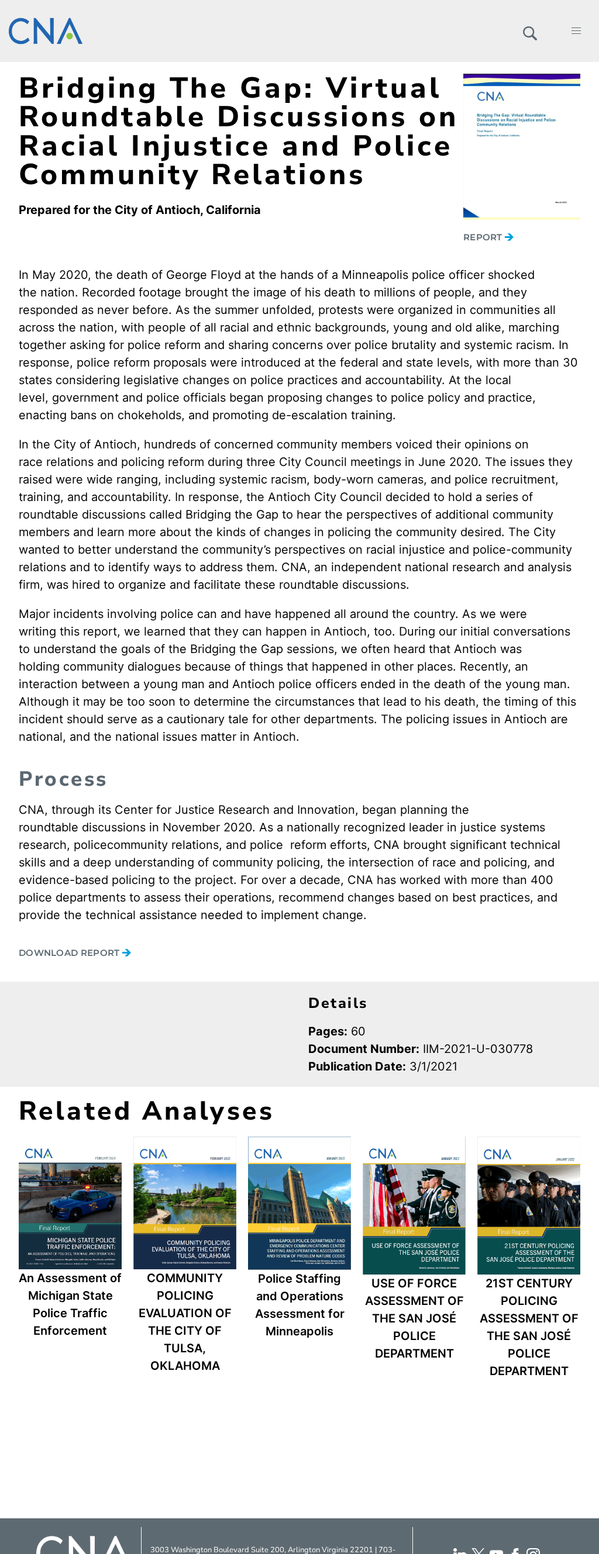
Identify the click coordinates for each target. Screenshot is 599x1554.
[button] (530, 31)
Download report (70, 952)
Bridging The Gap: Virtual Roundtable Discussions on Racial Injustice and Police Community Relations (239, 131)
